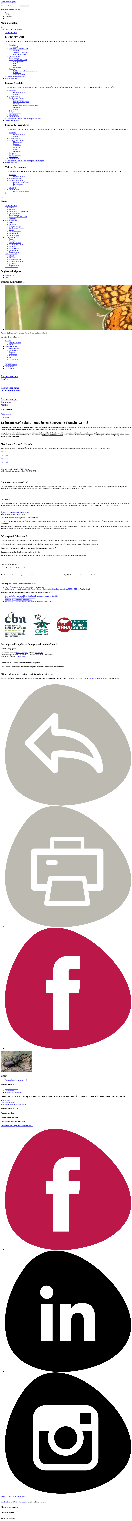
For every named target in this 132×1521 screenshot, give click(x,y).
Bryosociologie (18, 184)
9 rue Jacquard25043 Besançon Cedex (8, 1101)
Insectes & (12, 120)
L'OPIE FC (17, 73)
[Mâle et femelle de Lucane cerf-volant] (15, 512)
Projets (11, 111)
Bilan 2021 (4, 458)
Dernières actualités (18, 77)
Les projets (12, 153)
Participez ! (18, 29)
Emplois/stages (18, 67)
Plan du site (23, 1502)
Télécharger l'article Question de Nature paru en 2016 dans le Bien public (29, 601)
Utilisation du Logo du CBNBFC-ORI (17, 1126)
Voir (10, 275)
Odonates (16, 144)
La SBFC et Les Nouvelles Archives (25, 71)
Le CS (15, 65)
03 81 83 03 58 (6, 1104)
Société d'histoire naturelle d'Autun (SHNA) (21, 587)
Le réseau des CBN (19, 54)
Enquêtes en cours (19, 92)
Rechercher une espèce (14, 118)
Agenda (15, 47)
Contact (9, 77)
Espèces (11, 78)
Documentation (14, 116)
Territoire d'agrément (20, 52)
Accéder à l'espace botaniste (31, 118)
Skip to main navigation (8, 2)
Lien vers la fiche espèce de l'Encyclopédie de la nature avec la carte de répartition (31, 596)
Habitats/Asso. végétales (21, 182)
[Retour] (68, 805)
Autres (15, 109)
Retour (11, 207)
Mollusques (17, 147)
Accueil (3, 333)
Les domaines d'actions (16, 98)
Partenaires (12, 69)
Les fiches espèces (15, 113)
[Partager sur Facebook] (68, 1048)
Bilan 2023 (4, 451)
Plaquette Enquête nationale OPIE (16, 1080)
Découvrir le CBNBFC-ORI (18, 49)
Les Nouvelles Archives (21, 191)
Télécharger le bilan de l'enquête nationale (18, 600)
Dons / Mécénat (14, 58)
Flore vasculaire (18, 100)
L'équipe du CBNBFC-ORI (18, 60)
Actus (7, 13)
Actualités (12, 45)
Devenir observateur (11, 1089)
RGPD (15, 1502)
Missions (16, 50)
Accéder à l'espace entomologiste (33, 161)
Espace (7, 29)
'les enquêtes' (39, 653)
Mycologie (16, 103)
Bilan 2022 (4, 455)
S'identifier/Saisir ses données (10, 9)
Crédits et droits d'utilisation (13, 1121)
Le (11, 33)
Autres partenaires (19, 74)
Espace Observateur (11, 267)
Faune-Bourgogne (22, 653)
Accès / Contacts (14, 56)
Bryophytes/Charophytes (21, 102)
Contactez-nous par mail (19, 1104)
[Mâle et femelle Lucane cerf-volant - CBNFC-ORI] (15, 469)
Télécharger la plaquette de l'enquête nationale (20, 598)
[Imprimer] (68, 927)
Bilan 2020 (4, 462)
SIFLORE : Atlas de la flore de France (13, 1496)
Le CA (15, 63)
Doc (6, 18)
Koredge (43, 1502)
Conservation (17, 107)
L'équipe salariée (18, 62)
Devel (7, 277)
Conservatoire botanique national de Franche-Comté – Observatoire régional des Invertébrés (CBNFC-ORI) (42, 589)
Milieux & (11, 162)
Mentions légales (6, 1502)
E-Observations (21, 656)
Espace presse (9, 1091)
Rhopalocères (17, 142)
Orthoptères (17, 146)
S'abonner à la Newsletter (13, 1092)
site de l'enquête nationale (92, 678)
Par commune (13, 115)
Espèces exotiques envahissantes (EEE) (26, 105)
